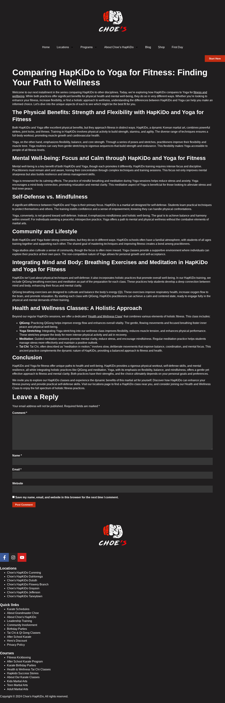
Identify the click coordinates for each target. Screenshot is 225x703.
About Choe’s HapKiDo (119, 47)
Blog (148, 47)
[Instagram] (13, 557)
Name (17, 455)
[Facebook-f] (4, 557)
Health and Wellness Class (105, 316)
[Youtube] (22, 557)
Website (17, 483)
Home (46, 47)
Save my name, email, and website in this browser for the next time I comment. (66, 497)
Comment (19, 412)
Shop (161, 47)
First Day (177, 47)
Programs (87, 47)
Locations (63, 47)
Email (16, 469)
